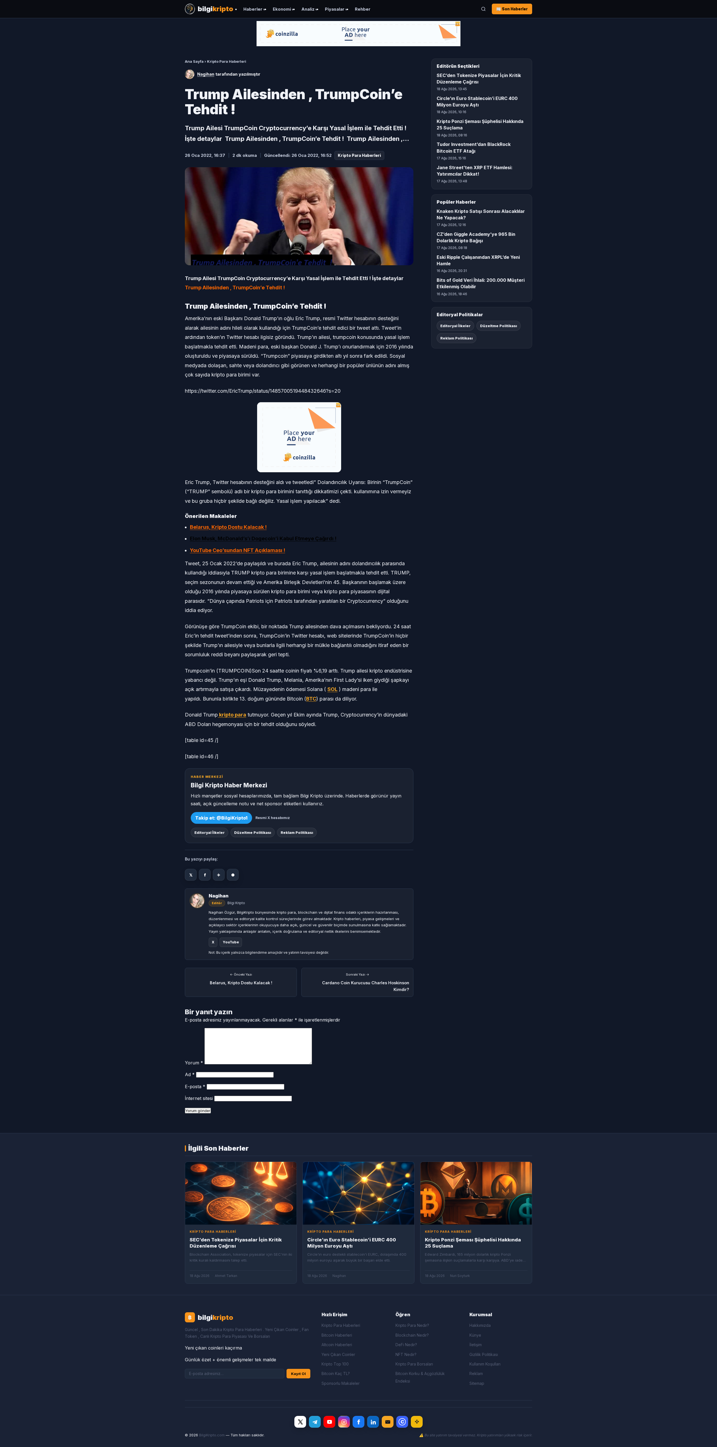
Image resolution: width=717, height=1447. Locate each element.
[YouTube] (329, 1422)
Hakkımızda (480, 1325)
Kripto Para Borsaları (414, 1364)
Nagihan (205, 74)
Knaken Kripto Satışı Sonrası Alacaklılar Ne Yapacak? (481, 214)
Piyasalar (334, 9)
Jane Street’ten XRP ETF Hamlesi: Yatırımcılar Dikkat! (475, 171)
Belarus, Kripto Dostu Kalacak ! (228, 527)
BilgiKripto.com (212, 1435)
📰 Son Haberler (512, 9)
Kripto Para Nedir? (412, 1325)
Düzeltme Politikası (252, 832)
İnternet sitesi (199, 1098)
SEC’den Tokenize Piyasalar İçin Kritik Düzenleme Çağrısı (479, 79)
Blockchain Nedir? (412, 1335)
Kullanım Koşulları (484, 1364)
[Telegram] (315, 1422)
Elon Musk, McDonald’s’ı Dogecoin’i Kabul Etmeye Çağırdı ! (263, 538)
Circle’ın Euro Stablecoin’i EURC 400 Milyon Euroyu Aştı (477, 102)
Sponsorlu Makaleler (341, 1383)
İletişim (475, 1344)
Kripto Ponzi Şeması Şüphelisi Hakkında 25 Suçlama (480, 124)
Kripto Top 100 (335, 1364)
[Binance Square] (417, 1422)
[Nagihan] (189, 74)
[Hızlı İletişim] (388, 1422)
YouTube (231, 942)
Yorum (194, 1063)
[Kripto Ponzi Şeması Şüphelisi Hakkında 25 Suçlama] (476, 1193)
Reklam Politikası (297, 832)
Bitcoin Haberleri (337, 1335)
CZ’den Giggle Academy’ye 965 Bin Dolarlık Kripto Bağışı (476, 237)
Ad (190, 1074)
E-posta (195, 1086)
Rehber (363, 9)
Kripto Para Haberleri (226, 61)
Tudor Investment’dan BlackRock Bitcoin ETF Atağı (474, 147)
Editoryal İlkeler (209, 832)
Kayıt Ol (298, 1373)
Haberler (252, 9)
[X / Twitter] (300, 1422)
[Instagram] (344, 1422)
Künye (475, 1335)
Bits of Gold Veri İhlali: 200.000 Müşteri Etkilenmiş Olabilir (481, 283)
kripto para (232, 715)
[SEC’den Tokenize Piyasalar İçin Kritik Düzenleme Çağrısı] (241, 1193)
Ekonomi (282, 9)
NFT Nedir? (405, 1354)
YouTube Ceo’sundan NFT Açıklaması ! (237, 550)
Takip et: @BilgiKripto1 (221, 818)
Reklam (476, 1373)
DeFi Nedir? (406, 1344)
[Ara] (483, 9)
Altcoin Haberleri (337, 1344)
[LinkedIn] (373, 1422)
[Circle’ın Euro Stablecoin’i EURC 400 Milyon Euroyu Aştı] (358, 1193)
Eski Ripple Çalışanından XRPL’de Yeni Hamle (478, 260)
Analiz (308, 9)
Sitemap (476, 1383)
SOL (332, 689)
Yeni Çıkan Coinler (338, 1354)
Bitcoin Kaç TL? (336, 1373)
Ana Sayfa (194, 61)
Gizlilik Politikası (483, 1354)
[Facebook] (358, 1422)
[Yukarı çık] (704, 1437)
